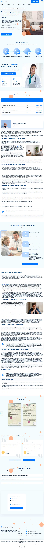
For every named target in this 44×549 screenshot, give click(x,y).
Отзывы (19, 4)
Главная (3, 8)
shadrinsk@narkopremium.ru (16, 504)
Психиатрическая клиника (10, 8)
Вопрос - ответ (20, 533)
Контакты (29, 4)
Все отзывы (15, 460)
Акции (24, 4)
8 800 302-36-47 (30, 533)
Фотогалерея (20, 529)
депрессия (19, 146)
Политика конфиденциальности (21, 537)
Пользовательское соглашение (21, 540)
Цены (14, 4)
